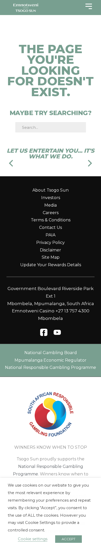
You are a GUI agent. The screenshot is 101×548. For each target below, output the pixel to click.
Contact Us (50, 227)
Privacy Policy (50, 242)
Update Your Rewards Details (50, 264)
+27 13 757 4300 (72, 310)
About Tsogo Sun (50, 190)
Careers (51, 212)
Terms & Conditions (50, 219)
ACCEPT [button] (68, 539)
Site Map (51, 257)
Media (50, 205)
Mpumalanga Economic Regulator (50, 360)
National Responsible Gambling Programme (50, 367)
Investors (50, 197)
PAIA (50, 235)
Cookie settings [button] (32, 539)
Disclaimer (50, 250)
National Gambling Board (50, 352)
